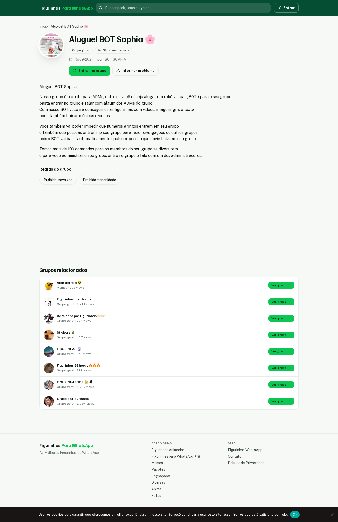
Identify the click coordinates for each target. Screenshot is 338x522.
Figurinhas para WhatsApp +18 (175, 456)
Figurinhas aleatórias (74, 299)
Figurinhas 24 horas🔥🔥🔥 (78, 365)
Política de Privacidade (246, 463)
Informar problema (138, 71)
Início (43, 26)
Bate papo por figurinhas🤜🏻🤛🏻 (81, 316)
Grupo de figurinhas (73, 398)
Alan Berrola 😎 (69, 282)
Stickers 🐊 (66, 332)
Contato (234, 456)
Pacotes (158, 469)
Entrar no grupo (92, 71)
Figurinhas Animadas (168, 450)
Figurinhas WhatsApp (245, 450)
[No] (331, 514)
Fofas (156, 496)
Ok (295, 514)
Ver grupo (279, 285)
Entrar (289, 8)
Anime (156, 489)
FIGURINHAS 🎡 (69, 349)
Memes (157, 463)
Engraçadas (161, 476)
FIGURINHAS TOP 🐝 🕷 (75, 382)
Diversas (158, 482)
